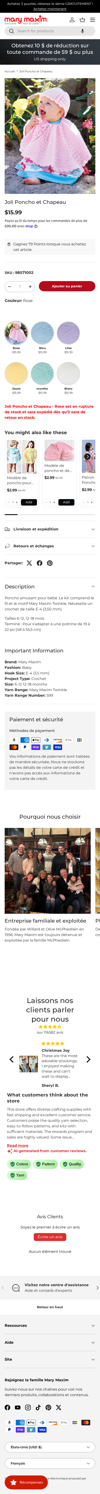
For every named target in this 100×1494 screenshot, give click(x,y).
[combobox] (50, 31)
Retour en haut (50, 1307)
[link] (22, 457)
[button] (82, 31)
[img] (50, 1027)
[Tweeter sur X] (29, 563)
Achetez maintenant (50, 9)
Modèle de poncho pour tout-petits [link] (19, 481)
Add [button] (29, 502)
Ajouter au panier (67, 286)
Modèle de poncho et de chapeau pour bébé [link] (57, 468)
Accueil (10, 71)
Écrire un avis (50, 1237)
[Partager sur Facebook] (39, 563)
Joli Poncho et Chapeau (36, 71)
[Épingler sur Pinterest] (50, 563)
